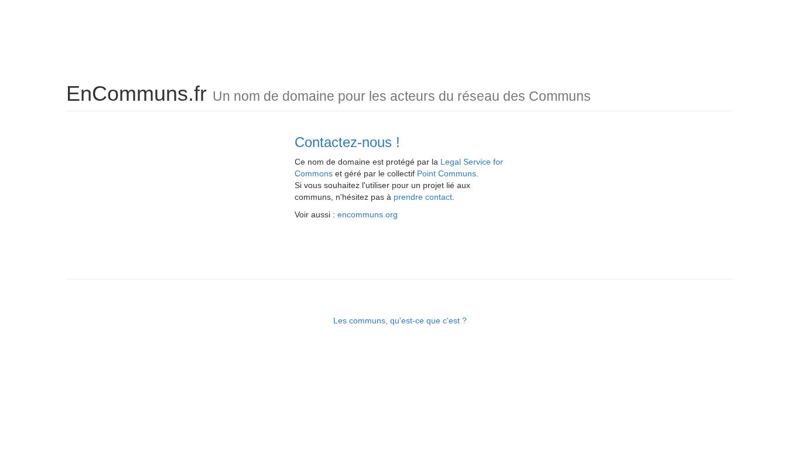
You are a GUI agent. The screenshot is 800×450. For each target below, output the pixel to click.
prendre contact (423, 197)
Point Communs (446, 173)
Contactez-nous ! (347, 142)
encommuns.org (367, 214)
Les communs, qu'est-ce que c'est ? (400, 320)
